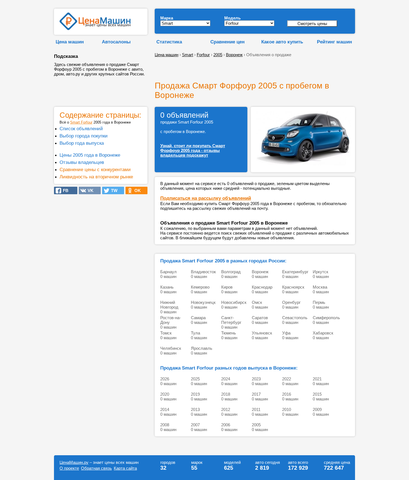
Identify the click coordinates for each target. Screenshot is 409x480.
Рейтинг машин (334, 42)
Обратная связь (96, 468)
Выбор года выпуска (82, 143)
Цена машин (70, 42)
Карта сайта (125, 468)
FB (64, 190)
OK (136, 190)
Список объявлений (81, 128)
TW (112, 190)
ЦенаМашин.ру (74, 462)
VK (88, 190)
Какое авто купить (282, 42)
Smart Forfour (81, 122)
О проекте (69, 468)
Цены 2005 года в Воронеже (90, 155)
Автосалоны (116, 42)
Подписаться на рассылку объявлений (205, 198)
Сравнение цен (227, 42)
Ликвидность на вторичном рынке (96, 176)
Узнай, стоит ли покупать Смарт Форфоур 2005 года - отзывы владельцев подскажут (192, 150)
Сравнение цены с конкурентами (95, 169)
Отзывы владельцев (82, 162)
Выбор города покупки (84, 136)
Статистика (169, 42)
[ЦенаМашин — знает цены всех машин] (95, 28)
